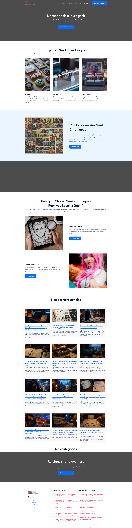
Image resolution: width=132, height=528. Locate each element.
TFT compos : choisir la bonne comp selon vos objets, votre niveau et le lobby (36, 363)
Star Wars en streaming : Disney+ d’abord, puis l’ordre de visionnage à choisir (36, 327)
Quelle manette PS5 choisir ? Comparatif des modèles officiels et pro (91, 500)
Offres (75, 3)
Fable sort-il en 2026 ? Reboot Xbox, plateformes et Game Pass (91, 327)
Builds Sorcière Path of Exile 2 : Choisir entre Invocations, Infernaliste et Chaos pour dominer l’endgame (37, 397)
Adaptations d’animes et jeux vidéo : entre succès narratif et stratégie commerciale (63, 397)
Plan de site (34, 508)
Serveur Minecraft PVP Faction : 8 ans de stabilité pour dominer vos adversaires (37, 431)
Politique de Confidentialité (77, 527)
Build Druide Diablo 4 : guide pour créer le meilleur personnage (91, 518)
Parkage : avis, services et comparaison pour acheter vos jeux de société (91, 495)
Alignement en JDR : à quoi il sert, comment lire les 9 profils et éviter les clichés (91, 432)
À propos (69, 3)
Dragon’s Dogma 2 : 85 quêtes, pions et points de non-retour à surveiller (64, 431)
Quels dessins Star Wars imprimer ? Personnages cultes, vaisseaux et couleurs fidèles (63, 327)
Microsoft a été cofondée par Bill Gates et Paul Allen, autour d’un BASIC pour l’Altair (64, 363)
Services (33, 506)
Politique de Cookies (99, 527)
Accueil (62, 3)
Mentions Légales (89, 527)
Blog (80, 3)
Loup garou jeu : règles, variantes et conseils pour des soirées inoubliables (91, 506)
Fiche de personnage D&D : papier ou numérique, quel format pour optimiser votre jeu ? (92, 397)
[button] (98, 3)
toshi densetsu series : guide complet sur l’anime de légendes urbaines (90, 512)
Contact (86, 3)
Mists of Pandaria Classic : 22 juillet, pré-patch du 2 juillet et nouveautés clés (91, 363)
